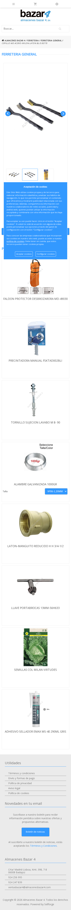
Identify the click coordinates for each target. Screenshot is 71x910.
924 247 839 (15, 882)
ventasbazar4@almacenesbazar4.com (29, 887)
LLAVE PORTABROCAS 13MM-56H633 (35, 608)
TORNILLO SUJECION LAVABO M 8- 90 (35, 422)
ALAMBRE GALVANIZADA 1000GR (35, 484)
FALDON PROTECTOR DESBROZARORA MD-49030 (35, 299)
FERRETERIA (33, 40)
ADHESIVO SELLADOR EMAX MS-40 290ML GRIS (35, 731)
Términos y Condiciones (43, 845)
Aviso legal (14, 788)
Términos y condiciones (21, 773)
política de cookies (15, 241)
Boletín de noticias (35, 831)
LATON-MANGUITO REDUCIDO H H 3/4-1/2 (35, 546)
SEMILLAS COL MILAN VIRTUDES (35, 670)
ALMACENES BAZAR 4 (14, 40)
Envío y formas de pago (21, 778)
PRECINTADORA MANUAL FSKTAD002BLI (35, 361)
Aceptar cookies (24, 254)
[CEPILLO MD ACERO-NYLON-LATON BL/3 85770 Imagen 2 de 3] (35, 114)
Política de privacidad (20, 783)
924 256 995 (15, 877)
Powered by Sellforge (42, 904)
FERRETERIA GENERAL (51, 40)
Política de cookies (18, 793)
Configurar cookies (46, 254)
